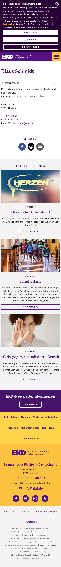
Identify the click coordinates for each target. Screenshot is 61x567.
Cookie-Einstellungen (46, 511)
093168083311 (13, 116)
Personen (12, 427)
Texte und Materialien (45, 417)
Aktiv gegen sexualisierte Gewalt (30, 356)
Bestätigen (31, 32)
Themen (25, 417)
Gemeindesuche (30, 438)
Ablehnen (31, 39)
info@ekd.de (33, 488)
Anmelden (32, 404)
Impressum (9, 511)
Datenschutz (9, 24)
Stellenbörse (10, 417)
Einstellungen (31, 47)
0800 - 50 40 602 (32, 478)
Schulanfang (30, 281)
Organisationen (30, 427)
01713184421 (15, 119)
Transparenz (31, 521)
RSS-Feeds (48, 427)
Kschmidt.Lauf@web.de (20, 123)
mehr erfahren (30, 231)
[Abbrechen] (57, 4)
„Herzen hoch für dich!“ (30, 212)
